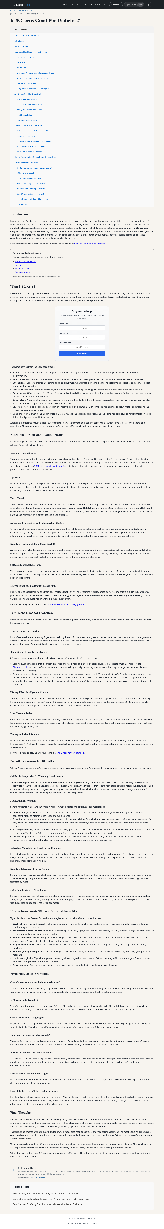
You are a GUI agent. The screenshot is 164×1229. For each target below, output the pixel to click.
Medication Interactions (26, 136)
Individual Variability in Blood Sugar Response (34, 141)
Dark (134, 5)
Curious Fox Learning (36, 1177)
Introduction (19, 41)
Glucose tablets (22, 271)
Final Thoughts (20, 204)
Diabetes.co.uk (20, 667)
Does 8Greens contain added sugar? (30, 194)
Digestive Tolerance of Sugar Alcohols (31, 146)
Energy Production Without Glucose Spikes (33, 88)
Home (66, 4)
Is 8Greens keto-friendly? (26, 173)
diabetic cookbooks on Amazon (89, 243)
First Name (63, 323)
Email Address (65, 342)
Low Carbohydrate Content (27, 99)
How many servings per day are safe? (31, 183)
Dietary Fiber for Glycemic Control (29, 110)
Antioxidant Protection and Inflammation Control (35, 73)
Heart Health (21, 68)
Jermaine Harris (28, 1168)
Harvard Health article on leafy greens (65, 604)
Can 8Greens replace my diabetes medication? (34, 168)
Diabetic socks (22, 268)
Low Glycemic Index (24, 115)
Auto (140, 5)
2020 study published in (50, 466)
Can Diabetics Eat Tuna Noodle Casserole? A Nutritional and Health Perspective (51, 1198)
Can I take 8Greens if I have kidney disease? (33, 199)
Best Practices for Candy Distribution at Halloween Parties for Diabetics (47, 1204)
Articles (75, 4)
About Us (99, 4)
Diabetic (21, 4)
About (85, 1223)
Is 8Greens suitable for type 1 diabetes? (31, 189)
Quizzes (87, 4)
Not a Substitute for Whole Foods (29, 152)
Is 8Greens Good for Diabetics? (27, 94)
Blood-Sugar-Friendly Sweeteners (29, 104)
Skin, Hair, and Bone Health (27, 83)
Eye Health (21, 62)
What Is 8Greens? (21, 46)
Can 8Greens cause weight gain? (29, 178)
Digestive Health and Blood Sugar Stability (33, 78)
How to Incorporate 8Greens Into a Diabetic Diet (35, 157)
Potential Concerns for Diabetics (28, 125)
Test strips (20, 264)
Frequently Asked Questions (26, 162)
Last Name (63, 333)
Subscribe (116, 4)
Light (128, 5)
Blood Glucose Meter (25, 261)
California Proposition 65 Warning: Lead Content (35, 131)
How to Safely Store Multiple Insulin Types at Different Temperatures (46, 1193)
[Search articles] (148, 4)
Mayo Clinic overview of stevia (69, 752)
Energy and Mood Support (27, 120)
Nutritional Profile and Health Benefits (30, 52)
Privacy (93, 1223)
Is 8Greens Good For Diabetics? (26, 35)
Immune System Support (26, 57)
